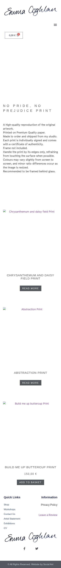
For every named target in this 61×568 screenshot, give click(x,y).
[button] (55, 24)
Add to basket (30, 482)
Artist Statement (12, 518)
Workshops (9, 509)
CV (5, 528)
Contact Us (9, 514)
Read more (30, 288)
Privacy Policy (49, 504)
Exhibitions (9, 523)
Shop (6, 504)
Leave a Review (48, 515)
